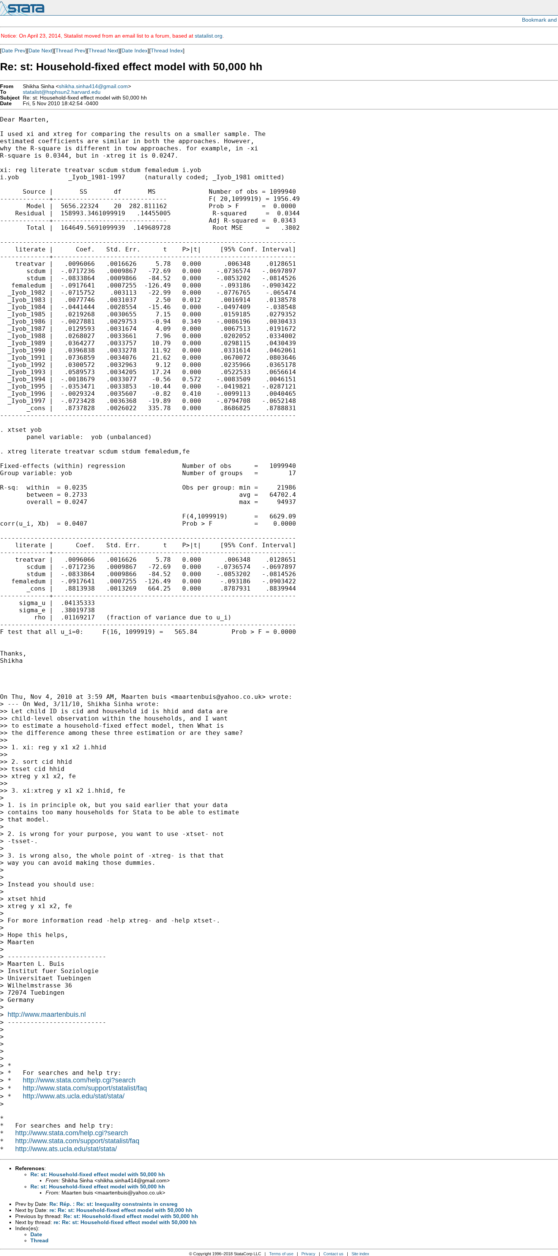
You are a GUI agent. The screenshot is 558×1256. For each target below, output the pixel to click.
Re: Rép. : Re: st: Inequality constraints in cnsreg (113, 1204)
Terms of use (281, 1253)
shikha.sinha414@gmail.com (93, 86)
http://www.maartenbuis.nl (47, 1014)
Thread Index (167, 50)
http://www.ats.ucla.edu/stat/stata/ (74, 1096)
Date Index (134, 50)
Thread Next (103, 50)
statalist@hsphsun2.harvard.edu (62, 92)
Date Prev (13, 50)
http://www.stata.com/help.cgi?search (79, 1080)
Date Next (40, 50)
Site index (360, 1253)
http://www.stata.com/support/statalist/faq (85, 1088)
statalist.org (208, 36)
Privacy (308, 1253)
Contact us (333, 1253)
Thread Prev (70, 50)
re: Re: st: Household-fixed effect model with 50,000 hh (120, 1210)
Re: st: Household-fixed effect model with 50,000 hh (97, 1174)
